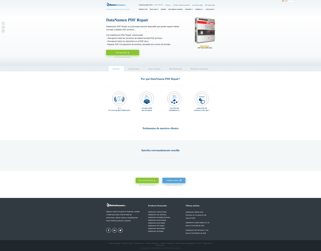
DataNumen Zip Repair (156, 231)
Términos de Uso (207, 243)
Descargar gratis (121, 52)
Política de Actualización (167, 243)
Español (286, 1)
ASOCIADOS (210, 9)
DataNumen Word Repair (156, 228)
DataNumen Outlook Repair (157, 212)
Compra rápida (211, 5)
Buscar (169, 5)
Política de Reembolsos (152, 243)
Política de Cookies (127, 243)
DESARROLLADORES (175, 9)
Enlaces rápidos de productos (182, 5)
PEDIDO (163, 9)
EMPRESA (198, 9)
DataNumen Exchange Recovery (159, 217)
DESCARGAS (154, 9)
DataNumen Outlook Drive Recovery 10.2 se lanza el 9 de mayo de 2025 (196, 215)
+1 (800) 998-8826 (158, 5)
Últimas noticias (192, 205)
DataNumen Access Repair (157, 220)
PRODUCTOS (143, 9)
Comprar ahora (172, 180)
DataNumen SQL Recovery (157, 215)
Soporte (188, 9)
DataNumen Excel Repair (156, 223)
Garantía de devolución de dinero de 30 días (117, 9)
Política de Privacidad (114, 243)
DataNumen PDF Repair (156, 226)
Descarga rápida (198, 5)
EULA (199, 243)
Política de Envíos (139, 243)
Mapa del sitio (160, 245)
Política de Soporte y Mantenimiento (185, 243)
